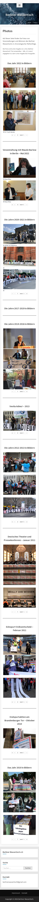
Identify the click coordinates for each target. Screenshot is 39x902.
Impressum (16, 893)
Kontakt (24, 893)
